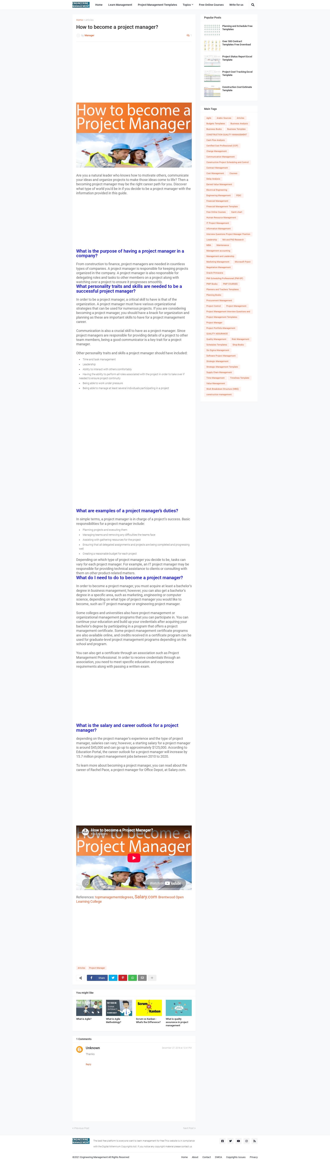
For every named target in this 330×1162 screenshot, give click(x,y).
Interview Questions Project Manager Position (228, 234)
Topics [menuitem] (187, 4)
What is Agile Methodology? (113, 1020)
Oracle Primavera (214, 273)
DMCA (218, 1157)
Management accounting (218, 251)
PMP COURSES (230, 284)
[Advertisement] (134, 72)
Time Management (215, 378)
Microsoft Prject (243, 262)
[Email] (142, 978)
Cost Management (215, 173)
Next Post (188, 1128)
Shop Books (238, 345)
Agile (208, 118)
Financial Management (217, 201)
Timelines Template (239, 378)
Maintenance (223, 245)
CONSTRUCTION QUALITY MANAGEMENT (226, 134)
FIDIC (238, 195)
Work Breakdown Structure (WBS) (222, 389)
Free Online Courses (216, 212)
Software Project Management (221, 356)
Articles (89, 19)
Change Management (216, 151)
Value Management (215, 383)
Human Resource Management (221, 217)
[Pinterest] (122, 978)
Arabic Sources (224, 118)
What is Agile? (83, 1018)
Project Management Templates (221, 317)
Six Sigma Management (217, 350)
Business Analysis (239, 123)
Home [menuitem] (99, 4)
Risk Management (240, 339)
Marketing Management (217, 262)
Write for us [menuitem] (236, 4)
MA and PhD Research (233, 240)
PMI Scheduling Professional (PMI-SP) (224, 278)
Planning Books (213, 295)
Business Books (214, 129)
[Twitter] (113, 978)
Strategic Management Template (222, 367)
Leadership (211, 240)
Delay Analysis (213, 179)
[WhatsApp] (132, 978)
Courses (233, 173)
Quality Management (216, 339)
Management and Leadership (220, 256)
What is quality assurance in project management (177, 1022)
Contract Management (217, 168)
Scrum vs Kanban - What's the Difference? (148, 1020)
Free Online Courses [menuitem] (211, 4)
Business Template (236, 129)
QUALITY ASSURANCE (217, 333)
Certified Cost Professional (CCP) (222, 146)
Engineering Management (218, 195)
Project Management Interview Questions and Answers (228, 312)
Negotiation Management (218, 267)
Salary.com (146, 896)
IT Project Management (217, 223)
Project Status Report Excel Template (237, 58)
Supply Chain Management (219, 372)
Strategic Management (217, 361)
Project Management (236, 306)
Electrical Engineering (216, 190)
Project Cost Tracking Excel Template (237, 73)
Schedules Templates (216, 345)
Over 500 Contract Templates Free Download (236, 43)
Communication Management (220, 157)
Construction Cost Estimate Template (237, 89)
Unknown (93, 1048)
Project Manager (97, 968)
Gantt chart (236, 212)
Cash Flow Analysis (215, 140)
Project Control (213, 306)
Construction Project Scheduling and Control (227, 162)
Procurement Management (219, 300)
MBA (208, 245)
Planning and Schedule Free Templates (237, 28)
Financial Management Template (222, 206)
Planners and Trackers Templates (222, 289)
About (195, 1157)
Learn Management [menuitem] (120, 4)
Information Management (218, 228)
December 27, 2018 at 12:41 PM (177, 1048)
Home (79, 19)
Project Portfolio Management (220, 328)
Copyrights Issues (236, 1157)
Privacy (254, 1157)
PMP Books (212, 284)
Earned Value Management (219, 184)
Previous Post (81, 1128)
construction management (219, 394)
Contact (206, 1157)
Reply (88, 1064)
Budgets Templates (215, 123)
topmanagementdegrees (114, 897)
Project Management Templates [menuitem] (157, 4)
